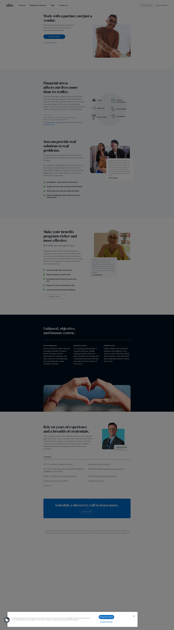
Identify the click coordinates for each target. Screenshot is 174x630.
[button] (7, 620)
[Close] (134, 616)
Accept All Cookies (106, 617)
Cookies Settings (106, 622)
